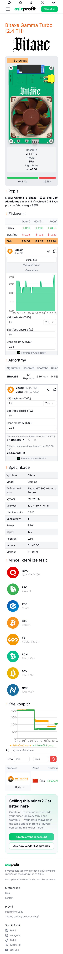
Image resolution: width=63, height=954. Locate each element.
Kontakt (9, 897)
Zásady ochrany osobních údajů (22, 916)
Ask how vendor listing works (31, 846)
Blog (7, 893)
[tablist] (31, 265)
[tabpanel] (31, 295)
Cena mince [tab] (31, 270)
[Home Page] (25, 8)
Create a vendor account (31, 837)
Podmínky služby (14, 911)
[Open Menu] (7, 9)
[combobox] (49, 322)
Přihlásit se (49, 9)
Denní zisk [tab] (31, 259)
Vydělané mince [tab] (31, 265)
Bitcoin (19, 249)
